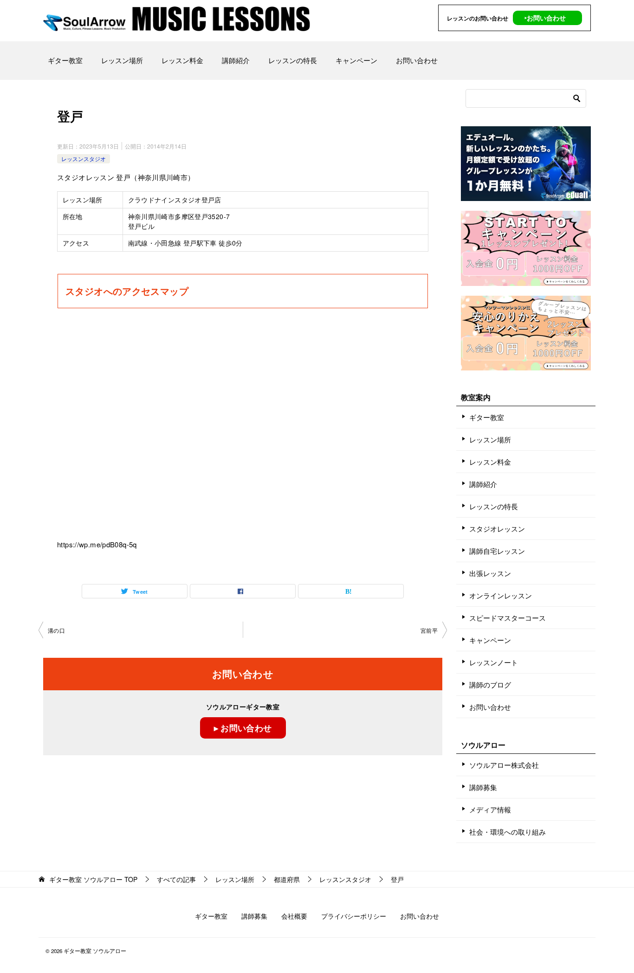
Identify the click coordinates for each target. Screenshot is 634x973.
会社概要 (294, 916)
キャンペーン (356, 60)
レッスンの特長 (292, 60)
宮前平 (429, 630)
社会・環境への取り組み (507, 832)
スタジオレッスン (497, 528)
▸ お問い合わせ (243, 728)
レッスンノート (493, 662)
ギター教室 (65, 60)
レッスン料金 (182, 60)
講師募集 (483, 787)
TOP (93, 879)
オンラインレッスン (500, 595)
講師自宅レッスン (497, 551)
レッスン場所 (122, 60)
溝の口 (56, 630)
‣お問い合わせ (545, 17)
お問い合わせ (417, 60)
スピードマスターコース (507, 618)
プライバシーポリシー (353, 916)
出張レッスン (490, 573)
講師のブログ (490, 684)
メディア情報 (490, 809)
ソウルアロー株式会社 (504, 765)
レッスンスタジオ (83, 158)
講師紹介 (236, 60)
